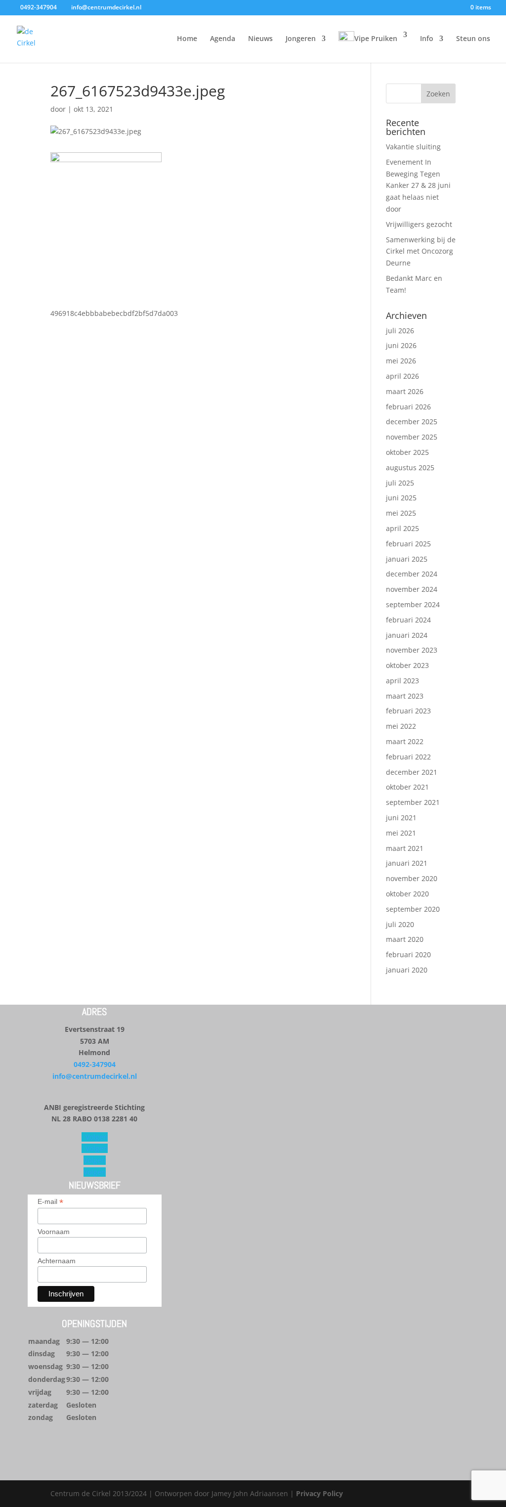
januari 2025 (406, 559)
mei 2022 (401, 726)
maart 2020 (404, 939)
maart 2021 (404, 848)
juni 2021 (401, 817)
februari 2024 (408, 619)
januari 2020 (406, 970)
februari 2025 (408, 543)
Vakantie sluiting (413, 146)
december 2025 (411, 421)
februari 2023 (408, 710)
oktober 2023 (407, 665)
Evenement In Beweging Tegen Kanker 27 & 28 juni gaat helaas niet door (418, 185)
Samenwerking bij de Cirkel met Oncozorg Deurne (421, 251)
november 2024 (411, 589)
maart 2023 (404, 696)
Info (426, 39)
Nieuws (260, 39)
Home (187, 39)
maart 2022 (404, 741)
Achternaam (57, 1261)
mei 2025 (401, 513)
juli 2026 (400, 330)
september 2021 (413, 802)
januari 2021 (406, 863)
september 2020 (413, 909)
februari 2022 (408, 756)
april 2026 (402, 376)
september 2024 (413, 604)
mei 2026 (401, 360)
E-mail (50, 1201)
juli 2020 (400, 924)
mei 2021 (401, 833)
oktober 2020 (407, 893)
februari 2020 (408, 954)
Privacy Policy (319, 1493)
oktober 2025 (407, 452)
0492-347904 (95, 1064)
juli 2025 (400, 483)
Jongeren (301, 39)
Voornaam (54, 1232)
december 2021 (411, 772)
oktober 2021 (407, 787)
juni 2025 (401, 497)
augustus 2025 (410, 467)
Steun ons (473, 39)
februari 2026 (408, 406)
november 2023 (411, 650)
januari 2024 (406, 635)
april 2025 (402, 528)
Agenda (222, 39)
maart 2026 (404, 391)
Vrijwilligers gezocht (419, 224)
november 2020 (411, 878)
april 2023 (402, 680)
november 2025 (411, 437)
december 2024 (411, 573)
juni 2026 (401, 345)
